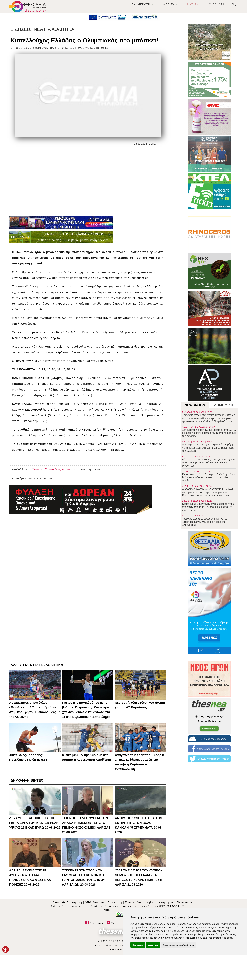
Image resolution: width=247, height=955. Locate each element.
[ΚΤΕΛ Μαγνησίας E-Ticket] (209, 191)
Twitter (115, 923)
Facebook (96, 923)
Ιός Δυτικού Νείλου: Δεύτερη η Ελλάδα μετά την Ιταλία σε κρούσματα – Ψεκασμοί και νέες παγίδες (209, 476)
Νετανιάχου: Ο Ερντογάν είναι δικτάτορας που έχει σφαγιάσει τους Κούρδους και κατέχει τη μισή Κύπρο (208, 506)
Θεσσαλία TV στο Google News (52, 469)
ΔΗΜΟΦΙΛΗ (223, 405)
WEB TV (168, 4)
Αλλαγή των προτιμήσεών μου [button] (178, 945)
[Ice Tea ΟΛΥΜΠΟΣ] (209, 346)
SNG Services (95, 902)
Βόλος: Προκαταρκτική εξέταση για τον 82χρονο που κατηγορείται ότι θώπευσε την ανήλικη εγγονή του (209, 461)
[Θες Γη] (209, 271)
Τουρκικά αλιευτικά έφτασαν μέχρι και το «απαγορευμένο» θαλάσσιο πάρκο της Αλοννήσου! (204, 520)
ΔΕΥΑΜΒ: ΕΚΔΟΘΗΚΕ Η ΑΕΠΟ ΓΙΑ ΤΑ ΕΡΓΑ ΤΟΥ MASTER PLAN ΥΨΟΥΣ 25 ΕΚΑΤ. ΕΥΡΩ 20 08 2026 (34, 822)
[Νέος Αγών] (209, 679)
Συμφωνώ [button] (138, 945)
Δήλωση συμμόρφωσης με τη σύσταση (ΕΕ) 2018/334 (142, 906)
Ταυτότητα (189, 906)
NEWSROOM (195, 405)
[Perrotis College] (209, 154)
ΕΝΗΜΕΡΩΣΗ (140, 4)
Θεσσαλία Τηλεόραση (67, 902)
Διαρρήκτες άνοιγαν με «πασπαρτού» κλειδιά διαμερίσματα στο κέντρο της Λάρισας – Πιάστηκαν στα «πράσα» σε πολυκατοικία (207, 491)
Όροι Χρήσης (134, 902)
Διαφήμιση (115, 902)
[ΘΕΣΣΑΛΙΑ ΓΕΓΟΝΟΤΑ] (61, 222)
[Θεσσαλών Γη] (61, 237)
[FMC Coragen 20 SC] (209, 117)
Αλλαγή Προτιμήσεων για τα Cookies (76, 906)
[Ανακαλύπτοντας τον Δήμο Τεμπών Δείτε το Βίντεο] (209, 42)
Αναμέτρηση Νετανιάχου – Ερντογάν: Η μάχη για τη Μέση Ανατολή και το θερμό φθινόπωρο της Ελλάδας (208, 446)
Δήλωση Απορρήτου (160, 902)
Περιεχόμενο (185, 902)
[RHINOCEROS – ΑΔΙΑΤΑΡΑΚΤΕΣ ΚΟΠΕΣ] (209, 234)
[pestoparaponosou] (209, 611)
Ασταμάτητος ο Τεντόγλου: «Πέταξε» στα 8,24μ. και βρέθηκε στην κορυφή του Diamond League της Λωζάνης (209, 431)
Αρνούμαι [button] (153, 945)
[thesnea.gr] (209, 716)
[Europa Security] (80, 499)
